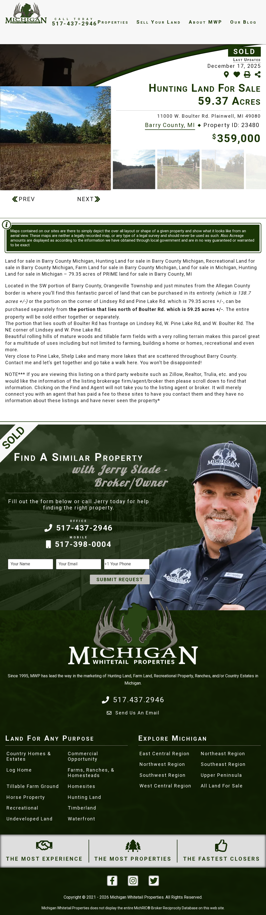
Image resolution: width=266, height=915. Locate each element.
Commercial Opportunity (83, 756)
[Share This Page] (257, 74)
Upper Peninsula (221, 775)
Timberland (82, 808)
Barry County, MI (170, 125)
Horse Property (25, 797)
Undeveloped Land (29, 818)
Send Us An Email (137, 712)
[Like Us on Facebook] (112, 881)
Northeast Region (223, 753)
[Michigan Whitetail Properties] (26, 13)
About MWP (205, 22)
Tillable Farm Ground (32, 786)
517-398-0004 (83, 544)
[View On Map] (226, 74)
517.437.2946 (138, 699)
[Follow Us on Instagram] (133, 881)
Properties (113, 22)
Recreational (22, 808)
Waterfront (81, 818)
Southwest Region (162, 775)
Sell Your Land (158, 22)
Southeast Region (223, 764)
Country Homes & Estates (28, 756)
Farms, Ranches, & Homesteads (91, 772)
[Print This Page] (247, 74)
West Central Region (165, 785)
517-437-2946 (74, 23)
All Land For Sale (222, 785)
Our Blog (243, 22)
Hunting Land (84, 797)
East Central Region (164, 753)
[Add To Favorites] (237, 74)
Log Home (19, 770)
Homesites (82, 786)
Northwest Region (162, 764)
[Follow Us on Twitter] (154, 881)
